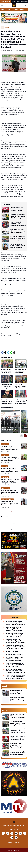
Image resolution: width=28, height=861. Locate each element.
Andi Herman (5, 488)
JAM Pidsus (5, 477)
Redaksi (10, 842)
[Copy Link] (14, 352)
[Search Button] (25, 5)
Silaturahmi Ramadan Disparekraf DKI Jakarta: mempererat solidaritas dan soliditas (17, 699)
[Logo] (14, 822)
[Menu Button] (2, 5)
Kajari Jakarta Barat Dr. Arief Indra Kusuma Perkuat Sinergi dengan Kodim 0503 (15, 664)
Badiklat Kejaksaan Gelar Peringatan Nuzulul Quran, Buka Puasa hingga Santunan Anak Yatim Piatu (17, 692)
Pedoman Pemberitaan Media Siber (14, 845)
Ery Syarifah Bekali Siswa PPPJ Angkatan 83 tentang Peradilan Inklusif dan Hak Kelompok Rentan (17, 723)
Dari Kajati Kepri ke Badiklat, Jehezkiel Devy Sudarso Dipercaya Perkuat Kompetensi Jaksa (17, 245)
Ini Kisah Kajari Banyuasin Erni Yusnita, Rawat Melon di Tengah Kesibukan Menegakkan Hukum (10, 459)
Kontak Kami (16, 842)
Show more (14, 512)
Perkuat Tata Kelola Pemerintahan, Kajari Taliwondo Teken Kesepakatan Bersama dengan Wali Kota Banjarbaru (15, 652)
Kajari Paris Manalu (7, 499)
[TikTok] (24, 833)
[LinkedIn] (11, 837)
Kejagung (9, 9)
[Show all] (25, 686)
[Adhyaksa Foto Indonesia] (14, 5)
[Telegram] (8, 352)
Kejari (22, 9)
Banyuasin (5, 444)
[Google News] (20, 833)
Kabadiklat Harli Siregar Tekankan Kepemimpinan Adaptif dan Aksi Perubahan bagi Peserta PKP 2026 (10, 470)
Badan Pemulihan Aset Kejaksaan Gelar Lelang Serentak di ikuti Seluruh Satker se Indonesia (17, 231)
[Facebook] (2, 352)
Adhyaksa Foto (16, 850)
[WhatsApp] (11, 352)
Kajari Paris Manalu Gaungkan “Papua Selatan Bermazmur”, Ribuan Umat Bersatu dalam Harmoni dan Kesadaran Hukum (10, 503)
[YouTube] (16, 833)
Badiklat (4, 466)
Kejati (16, 9)
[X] (5, 352)
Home (3, 9)
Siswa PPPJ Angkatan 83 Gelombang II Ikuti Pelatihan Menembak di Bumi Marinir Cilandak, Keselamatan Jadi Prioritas (14, 629)
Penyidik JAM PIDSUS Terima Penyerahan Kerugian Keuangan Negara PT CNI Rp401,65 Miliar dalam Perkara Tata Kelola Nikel (17, 209)
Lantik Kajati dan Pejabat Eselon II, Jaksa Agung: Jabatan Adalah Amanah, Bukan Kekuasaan (6, 386)
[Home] (2, 27)
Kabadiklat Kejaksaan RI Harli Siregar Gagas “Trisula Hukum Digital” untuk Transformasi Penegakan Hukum (15, 646)
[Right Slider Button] (26, 9)
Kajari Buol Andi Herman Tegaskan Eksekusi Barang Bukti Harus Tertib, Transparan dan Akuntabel (9, 492)
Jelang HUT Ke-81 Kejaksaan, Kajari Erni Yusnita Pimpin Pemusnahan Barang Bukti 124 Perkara (10, 448)
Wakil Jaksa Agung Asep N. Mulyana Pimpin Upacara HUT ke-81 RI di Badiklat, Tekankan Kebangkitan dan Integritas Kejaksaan (21, 401)
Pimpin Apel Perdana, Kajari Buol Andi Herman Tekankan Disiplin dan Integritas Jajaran (15, 670)
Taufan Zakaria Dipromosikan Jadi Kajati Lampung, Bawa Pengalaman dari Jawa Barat (7, 401)
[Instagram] (11, 833)
